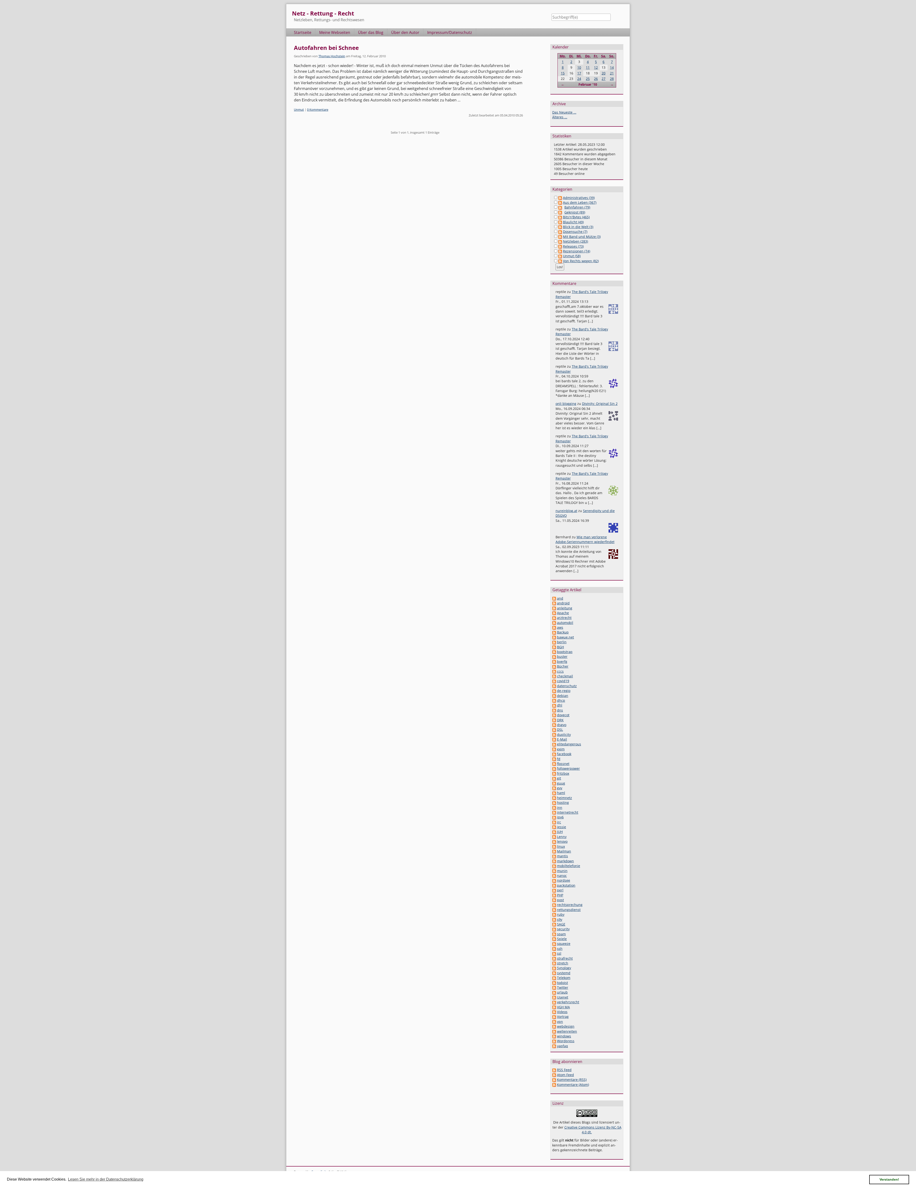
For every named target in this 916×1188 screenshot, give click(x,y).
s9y (559, 919)
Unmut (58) (572, 256)
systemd (563, 973)
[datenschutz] (554, 686)
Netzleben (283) (575, 241)
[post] (554, 900)
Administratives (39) (579, 197)
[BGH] (554, 647)
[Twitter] (554, 987)
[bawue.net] (554, 637)
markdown (565, 861)
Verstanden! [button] (889, 1179)
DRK (560, 720)
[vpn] (554, 1021)
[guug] (554, 783)
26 (596, 78)
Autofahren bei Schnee (326, 48)
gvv (559, 788)
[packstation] (554, 885)
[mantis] (554, 856)
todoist (562, 982)
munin (562, 871)
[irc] (554, 822)
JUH (560, 831)
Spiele (562, 939)
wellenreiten (567, 1031)
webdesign (565, 1026)
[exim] (554, 749)
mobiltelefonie (568, 866)
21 (612, 73)
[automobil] (554, 622)
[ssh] (554, 948)
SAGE (561, 924)
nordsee (563, 880)
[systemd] (554, 973)
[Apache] (554, 613)
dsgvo (561, 724)
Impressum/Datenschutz (449, 32)
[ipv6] (554, 817)
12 (596, 67)
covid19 (563, 681)
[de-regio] (554, 690)
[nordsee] (554, 880)
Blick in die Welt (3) (578, 227)
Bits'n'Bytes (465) (576, 217)
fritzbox (563, 773)
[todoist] (554, 982)
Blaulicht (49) (573, 222)
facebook (564, 754)
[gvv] (554, 788)
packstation (566, 885)
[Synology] (554, 968)
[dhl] (554, 705)
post (560, 900)
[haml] (554, 792)
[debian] (554, 695)
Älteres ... (559, 117)
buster (562, 656)
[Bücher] (554, 666)
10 (579, 67)
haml (561, 792)
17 (579, 73)
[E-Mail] (554, 739)
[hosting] (554, 802)
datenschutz (567, 686)
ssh (559, 948)
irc (559, 822)
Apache (563, 613)
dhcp (561, 700)
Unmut (299, 109)
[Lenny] (554, 836)
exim (561, 749)
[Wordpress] (554, 1041)
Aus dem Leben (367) (579, 202)
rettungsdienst (569, 909)
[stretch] (554, 963)
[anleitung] (554, 608)
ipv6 (560, 817)
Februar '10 (587, 84)
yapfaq (562, 1046)
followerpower (568, 768)
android (563, 603)
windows (564, 1036)
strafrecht (565, 958)
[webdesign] (554, 1026)
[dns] (554, 710)
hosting (563, 802)
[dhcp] (554, 700)
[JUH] (554, 831)
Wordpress (565, 1041)
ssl (559, 953)
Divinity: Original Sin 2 (600, 403)
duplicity (564, 734)
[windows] (554, 1036)
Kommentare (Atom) (573, 1084)
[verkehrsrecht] (554, 1002)
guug (561, 783)
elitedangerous (569, 744)
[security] (554, 929)
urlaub (562, 992)
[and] (554, 598)
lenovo (562, 841)
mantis (562, 856)
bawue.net (565, 637)
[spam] (554, 934)
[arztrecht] (554, 617)
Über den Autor (405, 32)
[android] (554, 603)
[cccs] (554, 671)
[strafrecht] (554, 958)
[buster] (554, 656)
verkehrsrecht (568, 1002)
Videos (562, 1012)
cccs (560, 671)
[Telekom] (554, 977)
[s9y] (554, 919)
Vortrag (563, 1016)
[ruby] (554, 914)
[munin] (554, 871)
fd (558, 759)
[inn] (554, 807)
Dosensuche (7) (575, 231)
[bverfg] (554, 661)
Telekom (563, 977)
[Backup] (554, 632)
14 (612, 67)
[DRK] (554, 720)
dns (560, 710)
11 (588, 67)
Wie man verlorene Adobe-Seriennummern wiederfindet (585, 539)
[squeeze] (554, 943)
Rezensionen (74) (576, 251)
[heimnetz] (554, 797)
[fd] (554, 759)
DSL (560, 729)
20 (603, 73)
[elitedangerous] (554, 744)
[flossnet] (554, 763)
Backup (563, 632)
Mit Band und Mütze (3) (582, 236)
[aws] (554, 627)
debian (562, 695)
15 (563, 73)
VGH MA (563, 1007)
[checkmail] (554, 676)
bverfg (562, 661)
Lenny (562, 836)
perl (560, 890)
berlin (562, 642)
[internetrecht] (554, 812)
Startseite (302, 32)
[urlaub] (554, 992)
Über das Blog (370, 32)
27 (603, 78)
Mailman (564, 851)
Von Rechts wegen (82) (581, 261)
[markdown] (554, 861)
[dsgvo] (554, 724)
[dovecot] (554, 715)
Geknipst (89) (574, 212)
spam (561, 934)
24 (579, 78)
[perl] (554, 890)
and (560, 598)
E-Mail (562, 739)
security (563, 929)
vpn (560, 1021)
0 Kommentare (317, 109)
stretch (562, 963)
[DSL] (554, 729)
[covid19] (554, 681)
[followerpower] (554, 768)
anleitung (564, 608)
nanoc (562, 875)
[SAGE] (554, 924)
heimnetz (564, 797)
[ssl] (554, 953)
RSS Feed (564, 1070)
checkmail (565, 676)
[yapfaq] (554, 1046)
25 (588, 78)
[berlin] (554, 642)
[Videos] (554, 1012)
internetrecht (567, 812)
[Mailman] (554, 851)
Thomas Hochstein (331, 56)
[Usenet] (554, 997)
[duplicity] (554, 734)
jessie (561, 827)
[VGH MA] (554, 1007)
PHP (560, 895)
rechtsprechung (570, 904)
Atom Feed (565, 1075)
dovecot (563, 715)
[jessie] (554, 827)
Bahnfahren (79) (577, 207)
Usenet (562, 997)
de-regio (563, 690)
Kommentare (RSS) (572, 1079)
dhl (559, 705)
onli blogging (566, 403)
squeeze (563, 943)
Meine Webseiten (334, 32)
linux (561, 846)
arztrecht (564, 617)
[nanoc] (554, 875)
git (559, 778)
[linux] (554, 846)
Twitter (562, 987)
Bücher (562, 666)
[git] (554, 778)
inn (559, 807)
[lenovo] (554, 841)
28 (612, 78)
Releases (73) (573, 246)
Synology (564, 968)
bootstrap (564, 651)
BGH (560, 647)
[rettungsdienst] (554, 909)
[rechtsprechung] (554, 904)
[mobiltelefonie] (554, 866)
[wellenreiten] (554, 1031)
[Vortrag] (554, 1016)
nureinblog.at (566, 510)
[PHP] (554, 895)
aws (560, 627)
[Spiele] (554, 939)
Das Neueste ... (564, 112)
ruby (560, 914)
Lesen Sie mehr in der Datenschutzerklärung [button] (105, 1179)
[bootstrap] (554, 651)
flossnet (563, 763)
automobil (565, 622)
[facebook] (554, 754)
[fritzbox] (554, 773)
